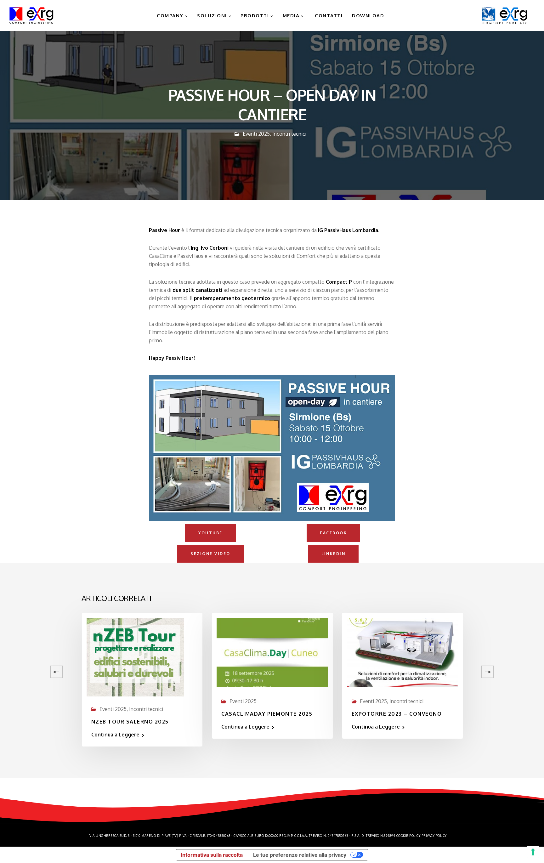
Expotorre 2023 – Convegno (397, 714)
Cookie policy (408, 835)
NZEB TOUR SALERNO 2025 (130, 721)
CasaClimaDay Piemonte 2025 (266, 714)
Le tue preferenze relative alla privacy (299, 855)
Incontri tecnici (289, 134)
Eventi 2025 (256, 134)
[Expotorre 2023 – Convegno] (402, 652)
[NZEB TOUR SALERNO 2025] (135, 656)
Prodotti (255, 16)
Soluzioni (212, 16)
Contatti (328, 16)
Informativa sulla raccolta (212, 855)
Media (291, 16)
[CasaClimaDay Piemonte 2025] (272, 652)
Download (368, 16)
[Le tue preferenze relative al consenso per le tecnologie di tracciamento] (533, 852)
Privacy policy (434, 835)
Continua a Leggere (115, 734)
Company (169, 16)
